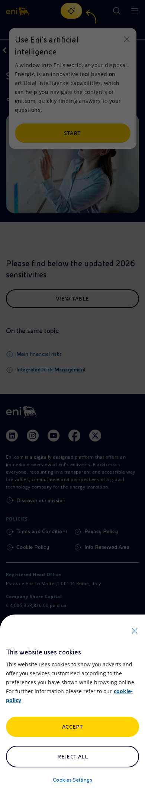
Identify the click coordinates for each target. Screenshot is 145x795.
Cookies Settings (73, 780)
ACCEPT (72, 727)
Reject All (72, 757)
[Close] (134, 630)
